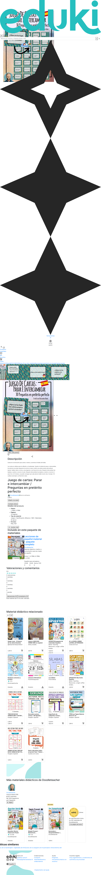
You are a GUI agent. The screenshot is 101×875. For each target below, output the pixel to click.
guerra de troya (40, 847)
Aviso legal (72, 857)
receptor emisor (50, 847)
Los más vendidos (29, 363)
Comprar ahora (12, 504)
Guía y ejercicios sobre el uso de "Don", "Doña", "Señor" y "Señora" (35, 751)
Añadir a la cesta (13, 500)
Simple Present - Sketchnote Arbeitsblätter (33, 831)
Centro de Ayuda (51, 363)
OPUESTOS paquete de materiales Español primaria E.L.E (56, 642)
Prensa (19, 859)
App (22, 859)
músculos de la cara (30, 847)
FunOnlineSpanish (33, 679)
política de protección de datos (29, 607)
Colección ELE (73, 644)
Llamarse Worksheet (34, 677)
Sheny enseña (32, 644)
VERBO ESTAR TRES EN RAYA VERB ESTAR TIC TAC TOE (15, 751)
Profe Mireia (52, 679)
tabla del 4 (20, 847)
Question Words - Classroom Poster (13, 831)
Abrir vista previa (13, 452)
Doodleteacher (14, 495)
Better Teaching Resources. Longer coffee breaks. (56, 646)
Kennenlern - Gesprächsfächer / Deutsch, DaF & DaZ (55, 831)
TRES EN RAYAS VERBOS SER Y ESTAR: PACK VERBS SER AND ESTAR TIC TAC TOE (15, 714)
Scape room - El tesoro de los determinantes (15, 642)
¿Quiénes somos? (22, 857)
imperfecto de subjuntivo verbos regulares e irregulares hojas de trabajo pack (56, 714)
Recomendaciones (40, 363)
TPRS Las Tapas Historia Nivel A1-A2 (76, 714)
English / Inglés (12, 847)
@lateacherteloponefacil (15, 644)
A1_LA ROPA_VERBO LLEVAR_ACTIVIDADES (76, 642)
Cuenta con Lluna (33, 754)
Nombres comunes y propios (14, 678)
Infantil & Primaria (5, 363)
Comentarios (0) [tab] (23, 596)
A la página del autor (76, 824)
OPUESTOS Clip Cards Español (76, 678)
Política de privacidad (78, 859)
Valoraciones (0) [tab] (12, 596)
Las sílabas (52, 677)
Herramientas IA (28, 859)
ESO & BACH (14, 363)
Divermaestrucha (13, 683)
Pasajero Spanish (13, 717)
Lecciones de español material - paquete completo (33, 540)
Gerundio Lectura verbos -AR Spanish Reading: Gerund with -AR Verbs (35, 714)
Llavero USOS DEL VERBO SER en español (35, 642)
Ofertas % (21, 363)
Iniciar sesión (11, 609)
